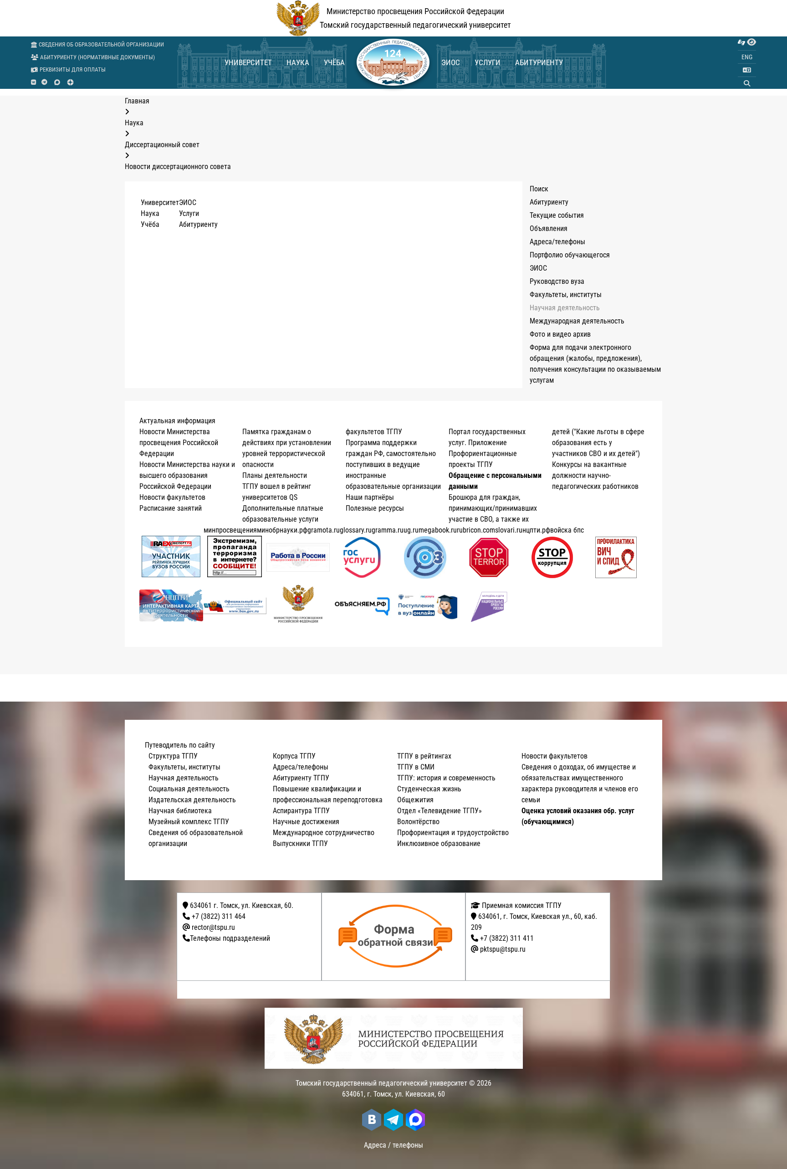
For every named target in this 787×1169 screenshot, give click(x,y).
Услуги (488, 62)
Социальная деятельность (189, 788)
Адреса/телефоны (557, 241)
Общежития (415, 799)
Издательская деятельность (192, 799)
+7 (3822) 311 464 (218, 916)
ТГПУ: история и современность (446, 778)
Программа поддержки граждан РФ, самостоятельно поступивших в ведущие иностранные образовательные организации (393, 464)
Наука (297, 62)
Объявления (548, 228)
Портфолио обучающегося (570, 255)
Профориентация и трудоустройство (453, 832)
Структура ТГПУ (173, 756)
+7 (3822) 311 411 (507, 938)
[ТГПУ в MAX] (57, 82)
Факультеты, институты (566, 294)
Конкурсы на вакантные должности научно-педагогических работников (595, 475)
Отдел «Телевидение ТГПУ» (439, 810)
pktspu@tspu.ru (503, 949)
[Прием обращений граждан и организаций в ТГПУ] (396, 936)
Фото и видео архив (560, 334)
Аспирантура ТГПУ (301, 810)
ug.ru (411, 530)
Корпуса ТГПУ (294, 756)
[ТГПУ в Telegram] (44, 82)
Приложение (487, 442)
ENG (746, 57)
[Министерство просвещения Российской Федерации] (298, 605)
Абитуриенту (539, 62)
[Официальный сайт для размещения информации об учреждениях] (235, 605)
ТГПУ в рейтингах (424, 756)
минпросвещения (230, 530)
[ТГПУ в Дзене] (70, 82)
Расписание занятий (170, 508)
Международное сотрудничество (323, 832)
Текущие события (557, 215)
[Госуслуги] (362, 557)
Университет (248, 62)
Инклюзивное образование (438, 843)
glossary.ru (356, 530)
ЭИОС (450, 62)
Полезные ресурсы (375, 508)
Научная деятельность (565, 307)
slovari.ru (508, 530)
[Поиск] (747, 83)
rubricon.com (476, 530)
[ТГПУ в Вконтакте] (33, 82)
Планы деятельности (274, 475)
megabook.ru (438, 530)
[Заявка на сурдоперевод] (741, 42)
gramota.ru (323, 530)
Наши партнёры (370, 497)
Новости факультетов (172, 497)
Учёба (334, 62)
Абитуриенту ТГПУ (301, 778)
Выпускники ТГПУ (300, 843)
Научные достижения (306, 821)
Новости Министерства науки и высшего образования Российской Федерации (187, 475)
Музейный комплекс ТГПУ (188, 821)
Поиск (539, 189)
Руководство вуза (557, 281)
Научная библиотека (180, 810)
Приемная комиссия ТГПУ (521, 905)
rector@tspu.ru (213, 927)
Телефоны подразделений (230, 938)
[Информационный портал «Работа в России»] (298, 557)
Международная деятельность (577, 321)
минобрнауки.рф (282, 530)
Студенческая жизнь (429, 788)
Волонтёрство (418, 821)
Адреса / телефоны (393, 1145)
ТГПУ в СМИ (415, 767)
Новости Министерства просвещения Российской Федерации (178, 442)
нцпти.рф (536, 530)
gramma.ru (388, 530)
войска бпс (567, 530)
